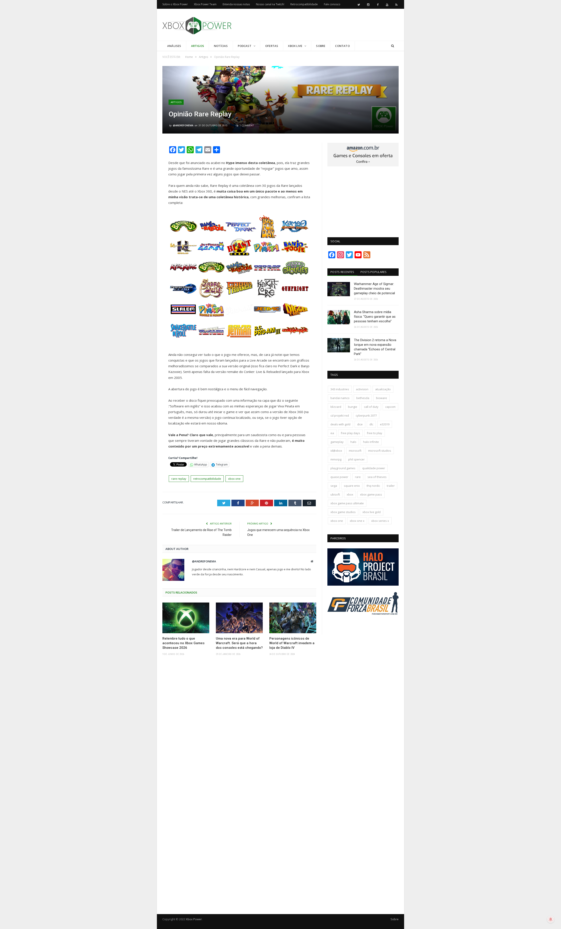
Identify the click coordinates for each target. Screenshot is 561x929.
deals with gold (340, 424)
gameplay (337, 442)
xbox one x (357, 521)
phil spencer (356, 459)
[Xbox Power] (196, 24)
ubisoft (335, 494)
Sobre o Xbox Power (175, 4)
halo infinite (371, 442)
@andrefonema (183, 125)
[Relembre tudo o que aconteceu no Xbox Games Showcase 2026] (185, 618)
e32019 (384, 424)
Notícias (221, 46)
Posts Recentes (342, 272)
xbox (350, 494)
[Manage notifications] (550, 919)
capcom (390, 407)
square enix (352, 486)
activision (362, 389)
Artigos (197, 46)
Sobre (320, 46)
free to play (374, 433)
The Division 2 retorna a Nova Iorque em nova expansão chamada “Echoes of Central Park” (375, 347)
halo (353, 442)
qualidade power (373, 468)
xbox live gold (371, 512)
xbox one (234, 479)
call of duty (371, 407)
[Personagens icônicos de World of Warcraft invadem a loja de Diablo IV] (292, 618)
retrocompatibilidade (207, 479)
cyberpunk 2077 (366, 415)
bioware (381, 398)
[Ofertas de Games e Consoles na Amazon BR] (363, 165)
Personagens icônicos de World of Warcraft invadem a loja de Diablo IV (291, 643)
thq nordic (373, 486)
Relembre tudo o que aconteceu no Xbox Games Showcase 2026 (183, 643)
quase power (339, 477)
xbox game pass (371, 494)
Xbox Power (194, 919)
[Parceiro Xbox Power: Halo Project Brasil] (363, 585)
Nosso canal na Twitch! (270, 4)
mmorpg (335, 459)
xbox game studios (343, 512)
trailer (391, 486)
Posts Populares (373, 272)
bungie (352, 407)
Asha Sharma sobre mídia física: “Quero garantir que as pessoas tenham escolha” (375, 316)
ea (332, 433)
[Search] (393, 46)
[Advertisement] (319, 25)
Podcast (244, 46)
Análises (174, 46)
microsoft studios (379, 451)
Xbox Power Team (205, 4)
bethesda (362, 398)
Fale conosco (332, 4)
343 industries (339, 389)
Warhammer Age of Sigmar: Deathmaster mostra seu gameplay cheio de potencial (374, 288)
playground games (342, 468)
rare (358, 477)
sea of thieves (377, 477)
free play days (350, 433)
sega (333, 486)
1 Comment (246, 125)
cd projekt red (339, 415)
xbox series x (380, 521)
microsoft (355, 451)
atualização (383, 389)
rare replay (178, 479)
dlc (371, 424)
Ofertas (271, 46)
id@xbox (336, 451)
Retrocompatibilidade (304, 4)
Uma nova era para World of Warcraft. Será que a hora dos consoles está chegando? (239, 643)
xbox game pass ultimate (347, 503)
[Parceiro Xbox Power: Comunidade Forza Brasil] (363, 623)
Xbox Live (295, 46)
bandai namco (340, 398)
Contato (342, 46)
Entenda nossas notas (236, 4)
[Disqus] (239, 723)
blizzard (335, 407)
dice (360, 424)
